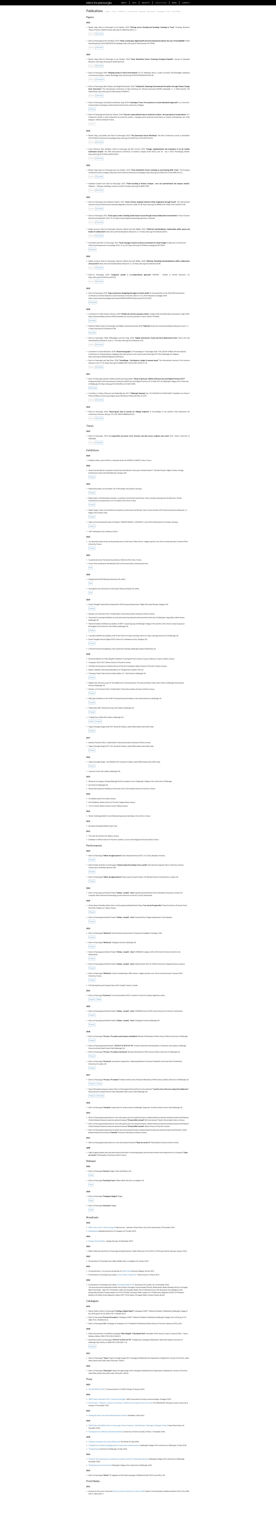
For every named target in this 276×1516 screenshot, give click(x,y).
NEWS (174, 3)
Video (99, 999)
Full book (92, 109)
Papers (107, 11)
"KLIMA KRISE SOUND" (96, 1389)
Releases (142, 11)
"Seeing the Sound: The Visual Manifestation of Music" (107, 1415)
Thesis (114, 11)
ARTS (134, 3)
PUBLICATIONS (160, 3)
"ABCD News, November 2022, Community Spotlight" (107, 1399)
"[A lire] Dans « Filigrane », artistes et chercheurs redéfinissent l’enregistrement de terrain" (120, 1403)
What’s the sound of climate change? (101, 1227)
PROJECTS (146, 3)
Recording (100, 1096)
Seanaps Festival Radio (96, 1241)
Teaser (99, 1084)
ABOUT (124, 3)
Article (91, 721)
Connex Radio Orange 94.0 (127, 1275)
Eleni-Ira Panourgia (99, 3)
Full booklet (92, 302)
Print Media (176, 11)
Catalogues (161, 11)
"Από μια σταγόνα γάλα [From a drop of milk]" (129, 1491)
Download (92, 1346)
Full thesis (99, 442)
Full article (99, 34)
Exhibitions (122, 11)
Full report (92, 249)
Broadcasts (151, 11)
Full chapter (100, 79)
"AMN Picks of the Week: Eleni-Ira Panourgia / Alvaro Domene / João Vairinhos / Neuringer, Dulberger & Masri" (128, 1425)
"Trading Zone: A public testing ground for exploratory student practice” (114, 1445)
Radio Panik (126, 1271)
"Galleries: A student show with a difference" (104, 1442)
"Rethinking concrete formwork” (99, 1465)
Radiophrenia (93, 1231)
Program (92, 477)
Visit (90, 567)
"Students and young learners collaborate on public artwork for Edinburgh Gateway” (118, 1459)
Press (168, 11)
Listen (91, 1175)
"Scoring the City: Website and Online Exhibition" (105, 1432)
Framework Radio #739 (125, 1285)
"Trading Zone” (93, 1449)
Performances (132, 11)
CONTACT (186, 3)
